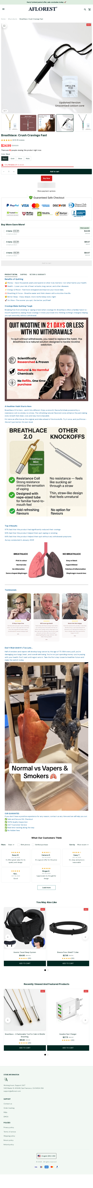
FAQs (5, 1112)
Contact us (8, 1104)
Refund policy (9, 1145)
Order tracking (9, 1108)
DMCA (6, 1117)
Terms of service (10, 1132)
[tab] (45, 970)
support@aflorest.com (12, 1091)
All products (12, 19)
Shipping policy (9, 1136)
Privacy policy (9, 1127)
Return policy (8, 1140)
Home (3, 19)
